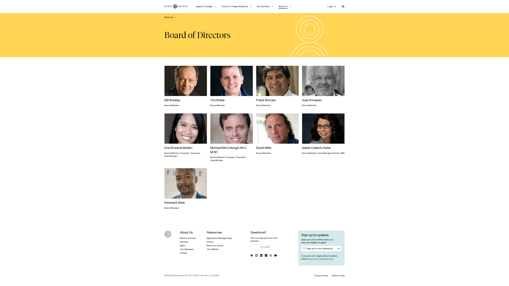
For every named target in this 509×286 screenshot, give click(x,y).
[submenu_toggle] (215, 6)
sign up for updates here (321, 259)
